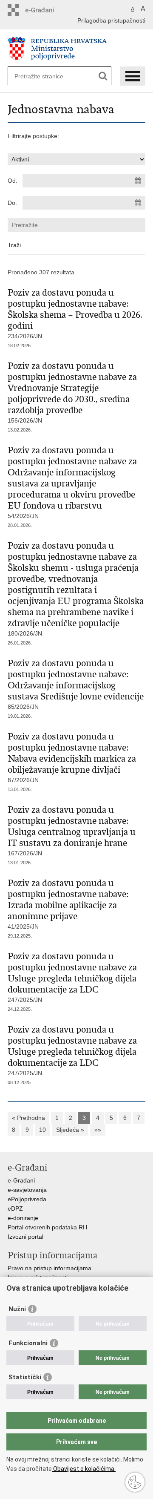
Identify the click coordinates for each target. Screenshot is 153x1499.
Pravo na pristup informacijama (49, 1268)
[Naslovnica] (76, 48)
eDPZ (15, 1208)
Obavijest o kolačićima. (84, 1468)
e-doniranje (23, 1217)
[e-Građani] (44, 10)
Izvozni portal (25, 1236)
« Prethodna (28, 1117)
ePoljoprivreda (27, 1199)
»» (97, 1129)
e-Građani (21, 1180)
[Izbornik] (132, 76)
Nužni (17, 1309)
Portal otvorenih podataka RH (47, 1227)
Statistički (24, 1377)
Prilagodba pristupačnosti (111, 20)
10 (42, 1129)
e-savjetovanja (27, 1189)
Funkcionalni (28, 1343)
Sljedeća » (70, 1129)
